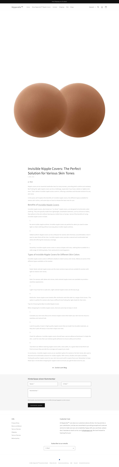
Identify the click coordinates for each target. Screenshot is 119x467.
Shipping (14, 432)
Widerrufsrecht (53, 463)
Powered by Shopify (43, 463)
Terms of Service (16, 429)
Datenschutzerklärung (63, 463)
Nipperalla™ (36, 463)
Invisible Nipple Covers (48, 204)
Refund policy (15, 438)
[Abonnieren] (73, 448)
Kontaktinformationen (84, 463)
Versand (76, 463)
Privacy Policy (15, 423)
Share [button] (31, 182)
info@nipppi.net (87, 430)
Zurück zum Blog (61, 368)
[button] (98, 7)
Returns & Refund (17, 426)
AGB (71, 463)
